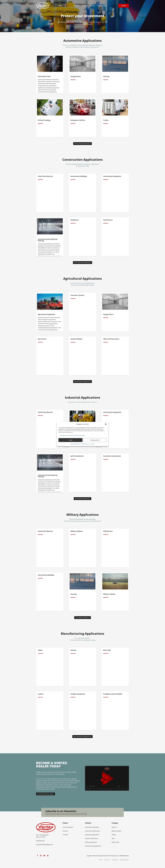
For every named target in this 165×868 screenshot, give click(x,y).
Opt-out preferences (75, 444)
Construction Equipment (112, 176)
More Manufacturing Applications (82, 736)
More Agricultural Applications (82, 381)
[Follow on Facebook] (37, 855)
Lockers (41, 694)
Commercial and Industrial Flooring (47, 240)
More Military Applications (82, 617)
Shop (93, 5)
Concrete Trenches (77, 295)
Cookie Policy (115, 859)
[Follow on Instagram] (41, 855)
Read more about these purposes (77, 435)
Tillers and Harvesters (111, 339)
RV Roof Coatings (44, 120)
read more (40, 123)
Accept (70, 440)
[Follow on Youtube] (44, 855)
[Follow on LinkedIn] (47, 855)
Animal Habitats (76, 339)
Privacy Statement (85, 444)
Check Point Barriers (45, 176)
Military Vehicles (109, 594)
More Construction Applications (82, 262)
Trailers (106, 120)
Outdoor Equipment (77, 694)
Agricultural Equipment (46, 314)
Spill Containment (77, 456)
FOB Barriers (108, 531)
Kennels (73, 650)
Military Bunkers (76, 531)
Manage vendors (64, 435)
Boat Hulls (107, 650)
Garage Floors (75, 76)
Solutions (67, 5)
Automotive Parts (44, 76)
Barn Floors (42, 339)
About (60, 5)
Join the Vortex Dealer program (45, 794)
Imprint (92, 444)
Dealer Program (102, 5)
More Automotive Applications (82, 143)
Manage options (95, 440)
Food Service (108, 220)
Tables (40, 650)
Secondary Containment (112, 456)
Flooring (106, 76)
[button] (106, 424)
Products (76, 5)
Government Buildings (78, 176)
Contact (123, 5)
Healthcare (74, 220)
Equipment (85, 5)
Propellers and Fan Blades (112, 694)
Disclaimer (107, 859)
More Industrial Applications (82, 498)
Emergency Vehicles (77, 120)
